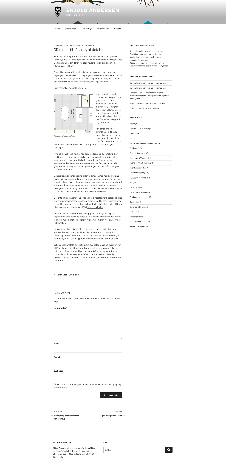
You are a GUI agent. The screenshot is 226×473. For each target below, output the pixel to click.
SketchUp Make (95, 207)
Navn (57, 343)
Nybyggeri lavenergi (69, 275)
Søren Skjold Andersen (81, 46)
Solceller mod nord (158, 83)
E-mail (58, 357)
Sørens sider (70, 29)
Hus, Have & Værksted (139, 158)
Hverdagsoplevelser (138, 168)
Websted (58, 371)
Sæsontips (134, 202)
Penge (132, 182)
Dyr (131, 138)
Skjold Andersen (92, 10)
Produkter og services (139, 197)
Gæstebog (87, 29)
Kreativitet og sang (137, 172)
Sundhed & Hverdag (138, 207)
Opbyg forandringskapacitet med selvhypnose (149, 66)
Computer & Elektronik (139, 129)
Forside (57, 29)
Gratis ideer (134, 148)
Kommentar (60, 308)
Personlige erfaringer (138, 192)
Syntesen (133, 212)
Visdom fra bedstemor (139, 226)
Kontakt (117, 29)
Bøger (132, 124)
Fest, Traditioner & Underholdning (143, 143)
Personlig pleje (136, 187)
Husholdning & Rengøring (140, 163)
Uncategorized (136, 217)
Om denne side (103, 29)
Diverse (133, 133)
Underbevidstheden (138, 221)
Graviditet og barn (137, 153)
